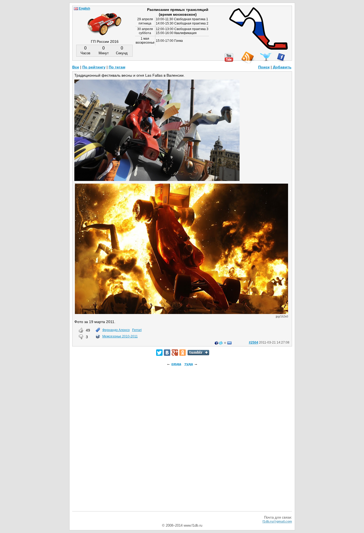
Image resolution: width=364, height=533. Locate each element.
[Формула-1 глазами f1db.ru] (104, 20)
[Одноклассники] (182, 352)
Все (75, 67)
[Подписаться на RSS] (247, 57)
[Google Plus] (175, 352)
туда (188, 364)
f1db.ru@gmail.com (277, 521)
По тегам (117, 67)
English (84, 8)
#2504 (253, 342)
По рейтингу (94, 67)
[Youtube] (229, 57)
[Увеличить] (181, 313)
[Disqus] (182, 443)
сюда (176, 364)
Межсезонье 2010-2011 (120, 336)
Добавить (282, 67)
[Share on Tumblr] (198, 352)
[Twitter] (159, 352)
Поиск (264, 67)
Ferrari (137, 330)
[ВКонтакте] (167, 352)
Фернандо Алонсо (116, 330)
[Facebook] (281, 57)
